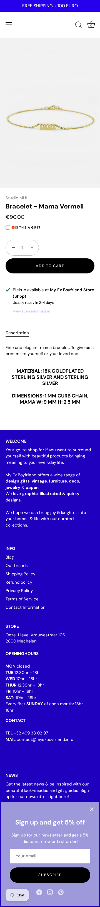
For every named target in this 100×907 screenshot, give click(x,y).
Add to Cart (50, 265)
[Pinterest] (61, 892)
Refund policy (19, 582)
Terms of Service (22, 599)
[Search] (78, 26)
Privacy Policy (19, 590)
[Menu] (9, 25)
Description (17, 333)
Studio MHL (17, 198)
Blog (10, 557)
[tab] (20, 333)
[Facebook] (39, 892)
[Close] (92, 809)
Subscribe (49, 874)
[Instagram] (50, 892)
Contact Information (26, 607)
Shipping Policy (20, 574)
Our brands (17, 565)
